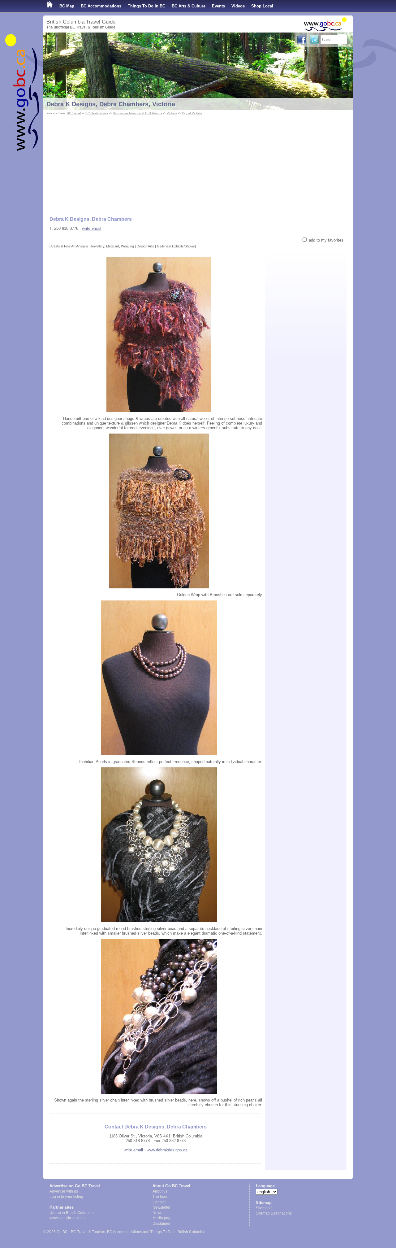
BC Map (66, 6)
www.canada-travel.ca (68, 1218)
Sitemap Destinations (274, 1213)
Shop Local (262, 6)
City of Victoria (192, 113)
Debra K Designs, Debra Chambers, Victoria (110, 104)
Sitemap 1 (264, 1208)
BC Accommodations (101, 6)
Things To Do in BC (146, 6)
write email (91, 228)
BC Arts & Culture (188, 6)
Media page (163, 1218)
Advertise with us (64, 1191)
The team (160, 1196)
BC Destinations (96, 113)
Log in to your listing (66, 1196)
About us (160, 1191)
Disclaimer (161, 1223)
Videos (238, 6)
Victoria (172, 113)
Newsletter (161, 1207)
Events (218, 6)
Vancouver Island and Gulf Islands (137, 113)
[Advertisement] (198, 163)
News (157, 1213)
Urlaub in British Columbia (72, 1213)
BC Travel (74, 113)
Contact (159, 1202)
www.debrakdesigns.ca (167, 1150)
